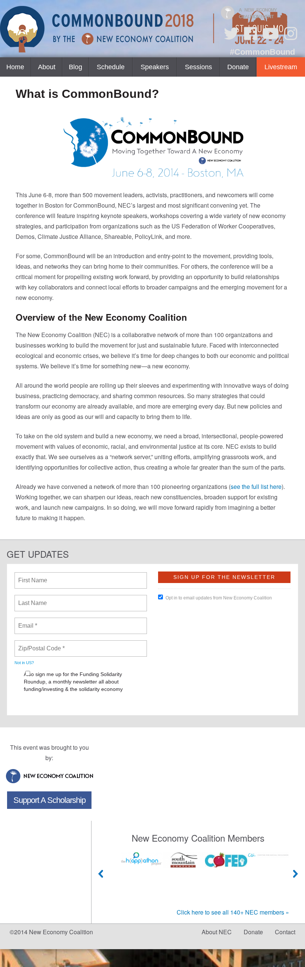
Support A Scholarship (49, 800)
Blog (75, 67)
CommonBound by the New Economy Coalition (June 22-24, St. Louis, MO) (144, 29)
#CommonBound (262, 52)
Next (295, 874)
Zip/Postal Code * (40, 644)
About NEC (217, 932)
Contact (285, 932)
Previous (100, 874)
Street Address (38, 704)
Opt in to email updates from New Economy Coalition (219, 598)
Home (15, 67)
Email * (27, 621)
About (46, 67)
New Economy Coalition (49, 776)
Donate (238, 67)
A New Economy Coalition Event (258, 13)
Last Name (31, 598)
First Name (32, 576)
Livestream (280, 67)
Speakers (155, 67)
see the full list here (256, 486)
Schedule (111, 67)
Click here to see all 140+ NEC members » (233, 912)
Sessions (198, 67)
